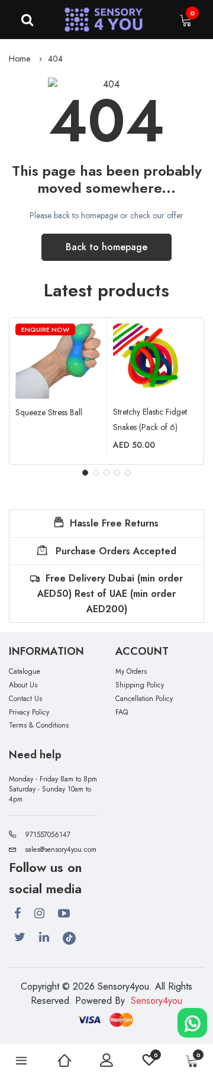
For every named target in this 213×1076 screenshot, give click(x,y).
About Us (23, 685)
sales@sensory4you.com (60, 849)
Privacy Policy (29, 712)
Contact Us (25, 699)
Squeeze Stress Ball (48, 412)
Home (19, 58)
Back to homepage (106, 247)
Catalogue (24, 672)
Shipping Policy (139, 685)
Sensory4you (156, 1000)
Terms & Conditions (39, 725)
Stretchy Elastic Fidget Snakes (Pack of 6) (150, 419)
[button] (85, 473)
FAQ (121, 712)
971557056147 (47, 834)
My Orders (131, 672)
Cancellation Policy (144, 699)
